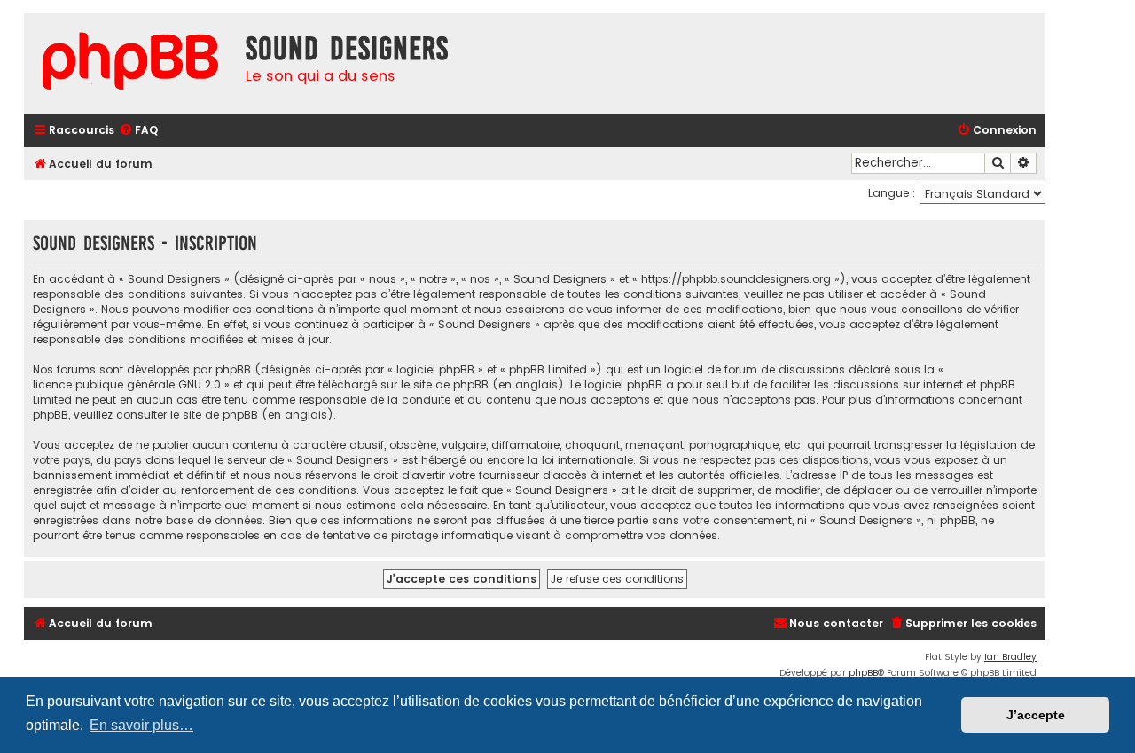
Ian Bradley (1010, 656)
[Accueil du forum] (130, 63)
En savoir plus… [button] (141, 725)
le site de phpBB (445, 384)
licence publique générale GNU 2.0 (127, 384)
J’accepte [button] (1035, 715)
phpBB (863, 672)
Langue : (891, 192)
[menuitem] (138, 131)
